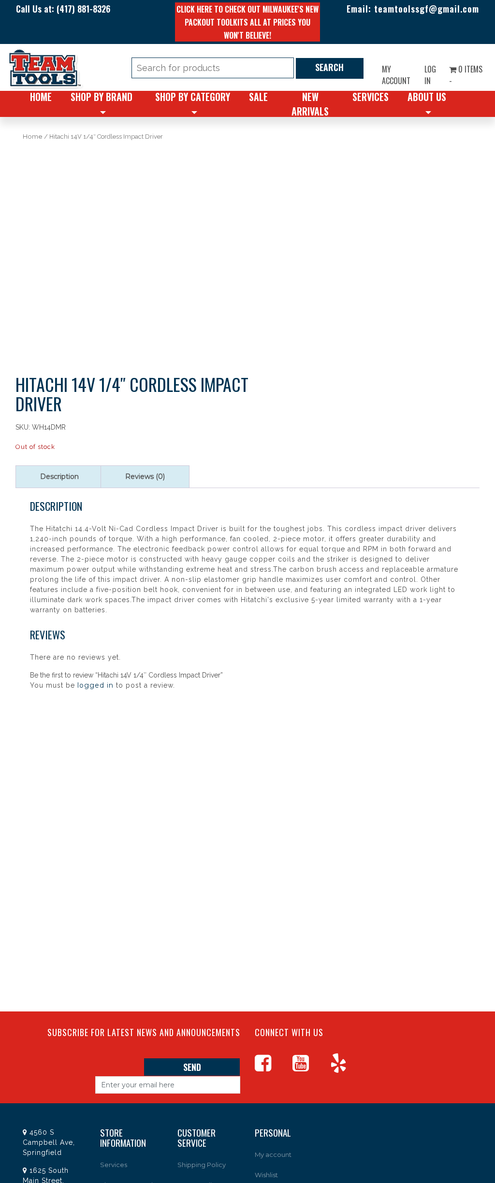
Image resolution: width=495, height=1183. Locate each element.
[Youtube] (310, 1067)
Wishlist (266, 1175)
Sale (258, 96)
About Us (427, 96)
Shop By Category (192, 96)
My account (396, 75)
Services (370, 96)
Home (41, 96)
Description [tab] (59, 476)
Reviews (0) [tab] (145, 476)
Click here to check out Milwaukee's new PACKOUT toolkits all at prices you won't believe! (247, 22)
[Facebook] (273, 1067)
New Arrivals (310, 103)
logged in (95, 685)
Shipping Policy (201, 1165)
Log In (430, 75)
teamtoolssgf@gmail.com (426, 8)
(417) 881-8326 (83, 8)
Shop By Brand (101, 96)
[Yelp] (348, 1067)
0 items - (465, 75)
